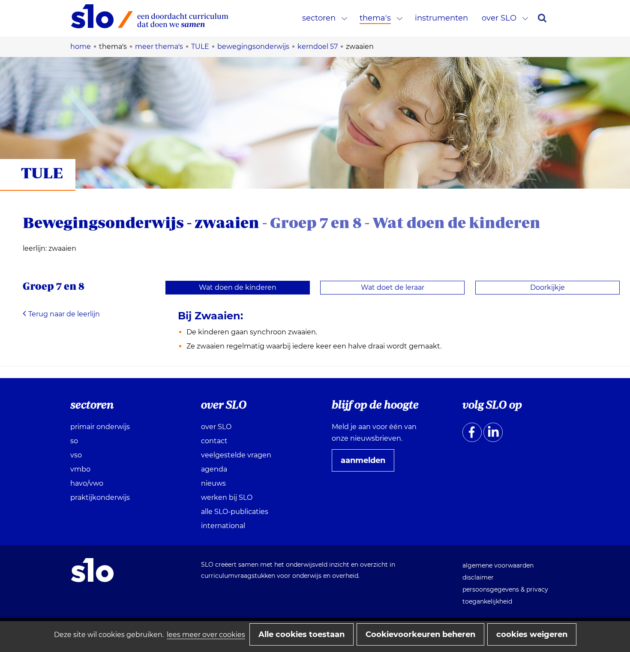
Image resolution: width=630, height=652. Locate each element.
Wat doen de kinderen (237, 287)
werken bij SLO (226, 497)
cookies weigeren (531, 634)
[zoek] (542, 18)
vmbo (80, 469)
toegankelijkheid (487, 601)
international (223, 526)
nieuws (213, 483)
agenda (214, 469)
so (74, 441)
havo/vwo (86, 483)
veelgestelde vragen (236, 455)
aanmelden (366, 463)
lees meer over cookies (206, 635)
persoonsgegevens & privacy (505, 589)
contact (214, 441)
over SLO (499, 18)
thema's (375, 18)
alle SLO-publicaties (234, 512)
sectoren (319, 18)
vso (76, 455)
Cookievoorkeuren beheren (420, 634)
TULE (42, 172)
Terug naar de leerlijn (64, 314)
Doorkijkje (547, 287)
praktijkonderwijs (100, 497)
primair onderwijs (100, 427)
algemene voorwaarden (498, 565)
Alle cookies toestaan (301, 634)
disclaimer (478, 577)
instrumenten (441, 18)
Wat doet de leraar (392, 287)
